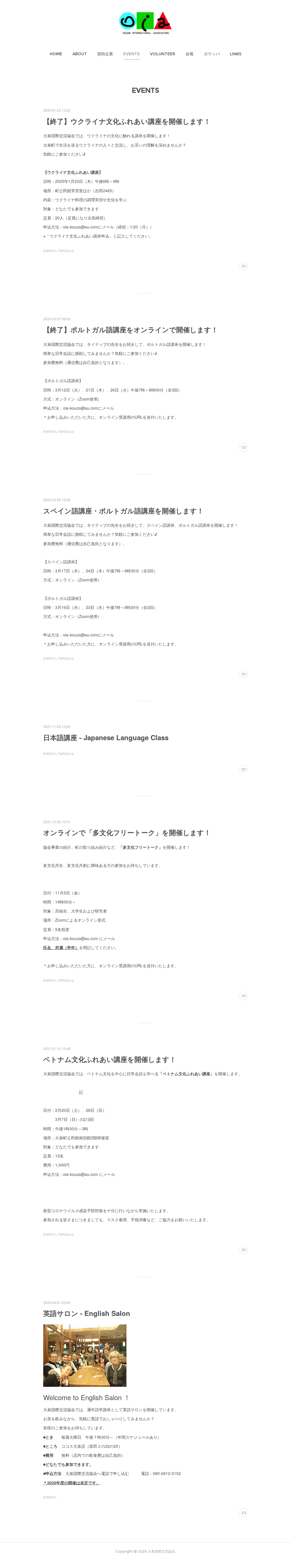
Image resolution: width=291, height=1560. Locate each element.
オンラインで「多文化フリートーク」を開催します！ (127, 832)
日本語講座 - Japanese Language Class (106, 737)
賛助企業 (105, 53)
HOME (56, 53)
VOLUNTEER (162, 53)
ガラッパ (212, 53)
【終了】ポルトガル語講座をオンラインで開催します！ (130, 329)
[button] (56, 53)
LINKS (236, 53)
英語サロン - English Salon (86, 1313)
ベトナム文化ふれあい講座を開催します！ (109, 1059)
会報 (190, 53)
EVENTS (131, 53)
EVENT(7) (49, 251)
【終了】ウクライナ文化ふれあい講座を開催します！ (127, 121)
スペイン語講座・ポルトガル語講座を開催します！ (123, 510)
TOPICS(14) (66, 251)
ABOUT (79, 53)
